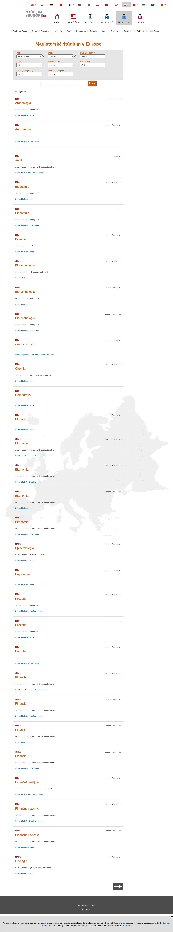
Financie (20, 677)
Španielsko (115, 31)
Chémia (20, 368)
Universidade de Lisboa (24, 115)
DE (54, 5)
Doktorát (140, 22)
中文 (165, 5)
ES (63, 5)
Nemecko (58, 31)
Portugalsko (81, 31)
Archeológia (23, 103)
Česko (34, 31)
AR (155, 5)
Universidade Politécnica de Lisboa (29, 173)
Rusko (104, 31)
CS (44, 5)
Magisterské (107, 22)
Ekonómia (21, 443)
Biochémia (22, 186)
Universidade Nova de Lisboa (27, 142)
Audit (18, 160)
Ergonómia (22, 574)
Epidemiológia (24, 548)
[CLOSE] (127, 925)
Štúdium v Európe (20, 31)
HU (82, 5)
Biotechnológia (25, 265)
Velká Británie (154, 31)
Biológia (20, 239)
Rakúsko (93, 31)
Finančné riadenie (27, 808)
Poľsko (69, 31)
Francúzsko (45, 31)
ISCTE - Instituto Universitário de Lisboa (31, 456)
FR (73, 5)
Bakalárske (90, 22)
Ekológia (21, 419)
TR (137, 5)
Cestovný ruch (24, 344)
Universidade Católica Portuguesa (28, 482)
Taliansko (141, 31)
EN (35, 5)
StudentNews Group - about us (86, 905)
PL (100, 5)
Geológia (21, 861)
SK (128, 5)
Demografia (23, 395)
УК (146, 5)
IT (91, 5)
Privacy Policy (86, 910)
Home (57, 22)
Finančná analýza (27, 782)
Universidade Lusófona (24, 847)
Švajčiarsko (128, 31)
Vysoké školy (73, 22)
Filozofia (20, 598)
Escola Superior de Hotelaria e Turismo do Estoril (35, 355)
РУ (118, 5)
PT (109, 5)
